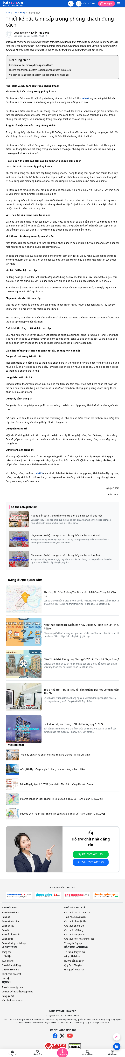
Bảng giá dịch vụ (72, 956)
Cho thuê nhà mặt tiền (75, 921)
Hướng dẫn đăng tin (74, 960)
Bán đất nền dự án (11, 934)
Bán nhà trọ (7, 938)
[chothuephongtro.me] (106, 895)
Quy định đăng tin (73, 965)
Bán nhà (6, 916)
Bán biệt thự (8, 925)
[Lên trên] (116, 1037)
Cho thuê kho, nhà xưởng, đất (79, 938)
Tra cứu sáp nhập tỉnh (12, 987)
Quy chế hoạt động (11, 965)
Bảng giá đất (8, 996)
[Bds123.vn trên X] (62, 1035)
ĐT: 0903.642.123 (92, 854)
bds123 (39, 473)
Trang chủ (6, 952)
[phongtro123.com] (19, 895)
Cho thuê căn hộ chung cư (77, 912)
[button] (71, 4)
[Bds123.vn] (13, 3)
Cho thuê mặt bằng (73, 930)
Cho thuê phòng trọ (74, 925)
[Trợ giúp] (116, 1046)
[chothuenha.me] (77, 895)
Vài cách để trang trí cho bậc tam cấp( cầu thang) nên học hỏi (39, 74)
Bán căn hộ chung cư (12, 912)
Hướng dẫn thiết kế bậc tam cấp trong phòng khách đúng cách (40, 69)
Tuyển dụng (8, 960)
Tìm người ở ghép (73, 943)
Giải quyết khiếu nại (74, 969)
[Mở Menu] (118, 3)
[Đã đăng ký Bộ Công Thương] (55, 1046)
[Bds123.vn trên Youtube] (70, 1036)
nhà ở (85, 98)
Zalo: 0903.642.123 (92, 862)
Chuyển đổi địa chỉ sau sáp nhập (17, 991)
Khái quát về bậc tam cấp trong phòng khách (31, 65)
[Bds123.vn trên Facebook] (55, 1035)
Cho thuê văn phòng (74, 934)
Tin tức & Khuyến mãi (74, 952)
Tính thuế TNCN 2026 (12, 1000)
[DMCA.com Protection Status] (75, 1046)
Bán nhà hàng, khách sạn (14, 943)
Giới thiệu (6, 956)
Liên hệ (5, 978)
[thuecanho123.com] (48, 895)
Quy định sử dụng (10, 969)
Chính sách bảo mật (11, 974)
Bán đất (5, 930)
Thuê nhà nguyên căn (75, 916)
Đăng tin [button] (108, 3)
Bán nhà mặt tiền (10, 921)
